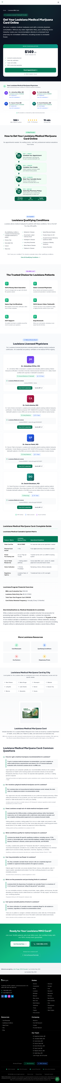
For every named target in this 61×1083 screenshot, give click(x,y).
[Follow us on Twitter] (5, 996)
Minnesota (50, 993)
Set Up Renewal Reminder (31, 955)
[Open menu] (58, 2)
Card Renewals (6, 1020)
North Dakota (36, 1003)
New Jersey (36, 998)
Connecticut (36, 986)
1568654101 (41, 95)
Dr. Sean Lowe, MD (37, 1048)
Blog (4, 1030)
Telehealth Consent (48, 1074)
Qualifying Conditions (8, 1023)
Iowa (49, 988)
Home (4, 10)
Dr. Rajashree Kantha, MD (39, 1036)
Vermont (50, 1007)
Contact (35, 1025)
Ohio (49, 1003)
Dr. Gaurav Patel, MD (30, 444)
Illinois (34, 988)
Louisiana (35, 991)
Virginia (35, 1010)
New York (35, 1000)
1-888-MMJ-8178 (41, 944)
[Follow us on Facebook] (2, 996)
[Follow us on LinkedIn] (12, 996)
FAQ (4, 1027)
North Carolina (51, 1000)
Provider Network (37, 1027)
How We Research (37, 1023)
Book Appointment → (30, 70)
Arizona (35, 983)
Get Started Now (18, 944)
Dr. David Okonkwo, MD (30, 484)
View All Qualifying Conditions (29, 257)
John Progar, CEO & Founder (20, 969)
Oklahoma (35, 1005)
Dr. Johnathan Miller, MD (30, 366)
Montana (50, 995)
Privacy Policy (39, 1074)
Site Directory (30, 1063)
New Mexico (51, 998)
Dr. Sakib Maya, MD (38, 1053)
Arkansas (50, 983)
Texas (34, 1007)
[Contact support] (57, 1079)
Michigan (35, 993)
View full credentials (14, 97)
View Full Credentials (25, 388)
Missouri (35, 995)
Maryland (50, 991)
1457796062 (42, 106)
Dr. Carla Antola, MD (30, 405)
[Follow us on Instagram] (9, 996)
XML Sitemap (43, 1063)
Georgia (50, 986)
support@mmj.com (7, 992)
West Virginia (51, 1010)
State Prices (5, 1025)
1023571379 (13, 106)
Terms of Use (30, 1074)
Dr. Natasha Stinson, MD (39, 1050)
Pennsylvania (51, 1005)
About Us (35, 1020)
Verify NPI (38, 388)
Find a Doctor (36, 1012)
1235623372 (14, 95)
